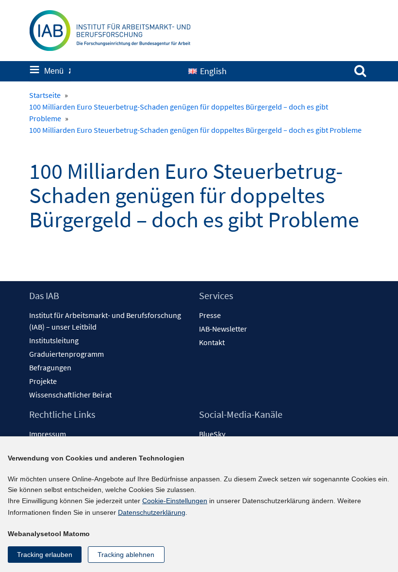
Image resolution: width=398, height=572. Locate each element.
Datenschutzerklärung (151, 512)
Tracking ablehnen (126, 554)
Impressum (47, 434)
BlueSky (212, 434)
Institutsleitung (54, 340)
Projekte (43, 381)
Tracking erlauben (44, 554)
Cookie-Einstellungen (174, 501)
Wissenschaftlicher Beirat (70, 394)
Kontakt (212, 342)
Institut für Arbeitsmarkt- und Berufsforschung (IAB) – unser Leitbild (105, 321)
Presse (210, 315)
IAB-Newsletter (223, 329)
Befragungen (50, 367)
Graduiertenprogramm (66, 354)
